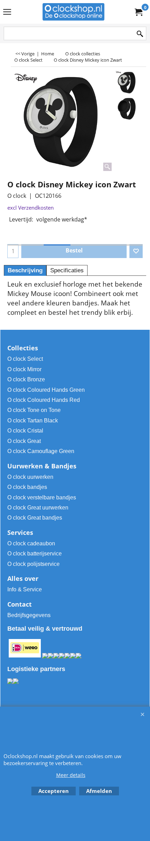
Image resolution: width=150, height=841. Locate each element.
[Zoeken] (140, 34)
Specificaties (67, 270)
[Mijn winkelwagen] (138, 12)
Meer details (70, 775)
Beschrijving (25, 270)
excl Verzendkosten (30, 207)
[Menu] (7, 12)
